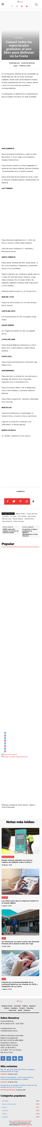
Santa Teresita (19, 521)
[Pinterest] (20, 501)
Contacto (27, 1010)
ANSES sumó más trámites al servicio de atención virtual (11, 530)
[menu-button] (2, 4)
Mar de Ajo (32, 516)
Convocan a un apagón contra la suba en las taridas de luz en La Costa (19, 1086)
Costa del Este (32, 513)
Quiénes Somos (7, 1006)
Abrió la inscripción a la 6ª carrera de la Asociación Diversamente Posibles (17, 1078)
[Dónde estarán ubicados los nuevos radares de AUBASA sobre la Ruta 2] (20, 841)
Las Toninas (22, 516)
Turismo (22, 1008)
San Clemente (7, 521)
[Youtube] (27, 6)
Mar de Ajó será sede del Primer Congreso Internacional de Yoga (18, 1070)
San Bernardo (29, 519)
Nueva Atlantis (18, 519)
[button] (36, 4)
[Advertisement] (21, 122)
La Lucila (13, 516)
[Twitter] (22, 6)
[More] (33, 501)
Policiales (29, 1008)
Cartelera (14, 1008)
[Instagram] (17, 6)
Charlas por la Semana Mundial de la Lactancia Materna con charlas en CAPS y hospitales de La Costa (20, 984)
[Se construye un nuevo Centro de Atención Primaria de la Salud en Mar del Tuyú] (20, 922)
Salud (3, 938)
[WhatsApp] (27, 501)
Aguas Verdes (20, 513)
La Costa (5, 516)
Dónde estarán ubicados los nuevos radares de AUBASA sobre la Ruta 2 (17, 861)
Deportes (32, 1006)
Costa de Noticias (28, 63)
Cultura (19, 38)
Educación (12, 1010)
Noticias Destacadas (8, 857)
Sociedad (4, 897)
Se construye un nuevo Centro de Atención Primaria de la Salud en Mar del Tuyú (20, 943)
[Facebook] (12, 6)
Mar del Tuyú (6, 519)
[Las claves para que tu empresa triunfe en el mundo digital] (20, 882)
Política (25, 1006)
